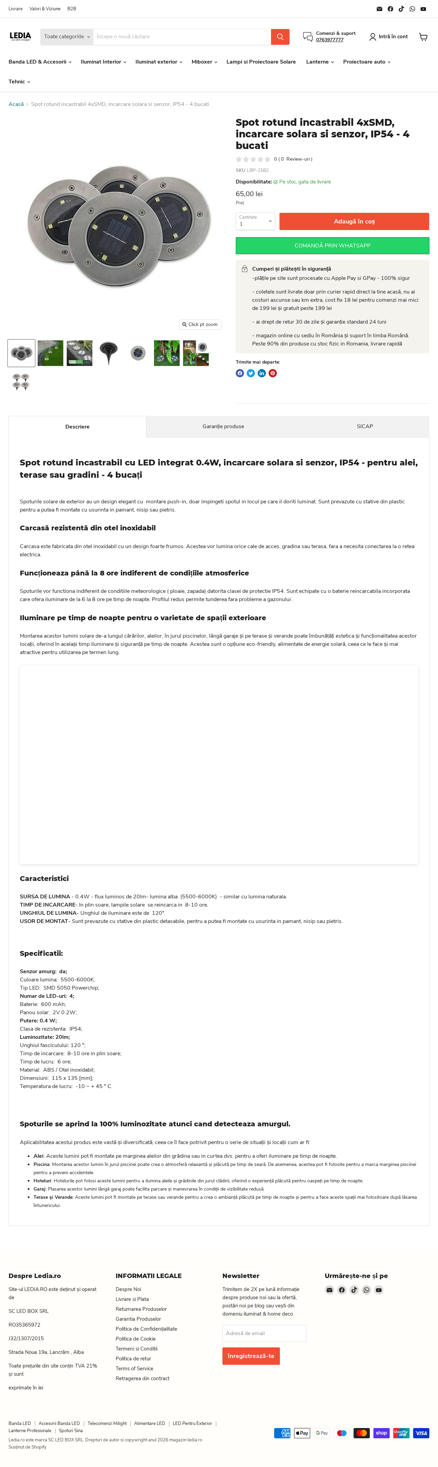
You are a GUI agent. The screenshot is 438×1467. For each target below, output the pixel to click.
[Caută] (280, 37)
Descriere (77, 427)
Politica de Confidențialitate (146, 1329)
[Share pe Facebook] (240, 373)
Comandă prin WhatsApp (333, 245)
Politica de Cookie (136, 1338)
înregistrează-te (251, 1356)
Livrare (16, 9)
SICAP (365, 426)
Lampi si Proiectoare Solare (261, 62)
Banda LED (20, 1424)
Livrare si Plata (132, 1299)
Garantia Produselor (138, 1319)
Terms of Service (134, 1368)
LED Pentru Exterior (192, 1424)
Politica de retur (133, 1358)
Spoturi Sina (71, 1431)
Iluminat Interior (102, 62)
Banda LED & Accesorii (38, 62)
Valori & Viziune (45, 9)
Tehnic (17, 81)
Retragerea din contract (142, 1378)
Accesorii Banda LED (59, 1424)
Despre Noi (128, 1289)
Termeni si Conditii (136, 1348)
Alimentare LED (149, 1424)
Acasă (16, 104)
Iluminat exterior (157, 62)
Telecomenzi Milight (107, 1424)
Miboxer (203, 62)
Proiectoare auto (365, 62)
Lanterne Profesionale (30, 1431)
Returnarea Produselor (141, 1309)
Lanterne (318, 62)
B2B (71, 9)
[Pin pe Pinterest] (273, 373)
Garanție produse (223, 426)
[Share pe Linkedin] (262, 373)
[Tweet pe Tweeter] (251, 373)
